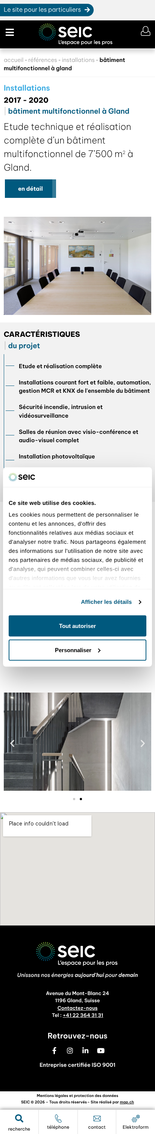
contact (97, 1127)
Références (42, 59)
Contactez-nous (78, 1008)
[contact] (97, 1118)
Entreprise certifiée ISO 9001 (77, 1064)
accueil (13, 59)
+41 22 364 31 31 (83, 1015)
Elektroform (136, 1127)
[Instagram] (70, 1050)
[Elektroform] (135, 1118)
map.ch (127, 1102)
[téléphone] (58, 1118)
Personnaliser (73, 649)
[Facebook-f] (54, 1050)
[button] (8, 32)
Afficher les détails (106, 602)
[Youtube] (101, 1050)
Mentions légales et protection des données (77, 1095)
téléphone (58, 1127)
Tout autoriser (77, 625)
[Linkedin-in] (85, 1050)
